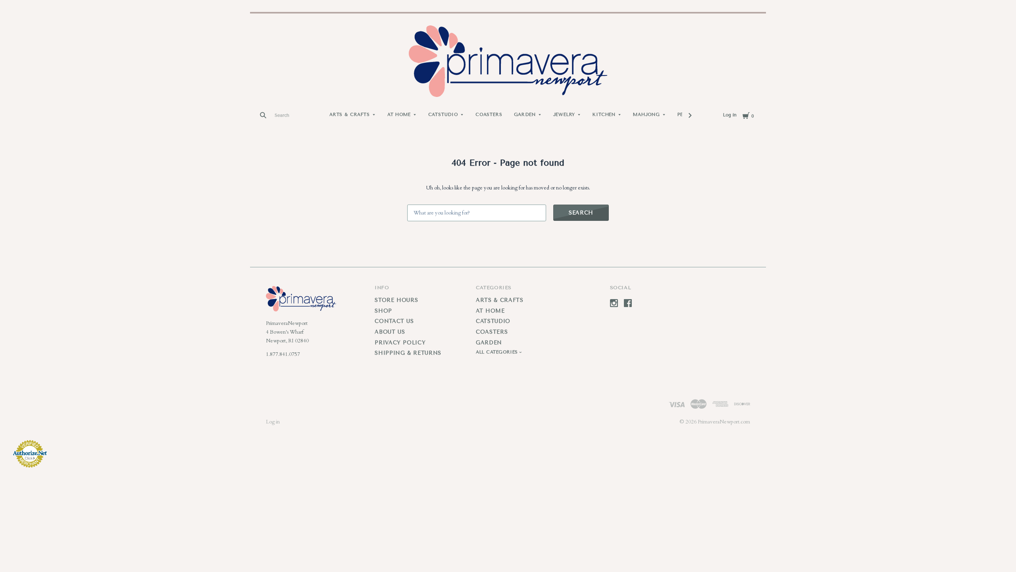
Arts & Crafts (349, 114)
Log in (730, 115)
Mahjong (646, 114)
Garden (525, 114)
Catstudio (443, 114)
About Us (390, 332)
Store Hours (396, 300)
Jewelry (564, 114)
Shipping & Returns (408, 353)
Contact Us (394, 321)
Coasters (488, 114)
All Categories (498, 352)
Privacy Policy (400, 343)
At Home (399, 114)
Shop (383, 311)
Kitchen (604, 114)
